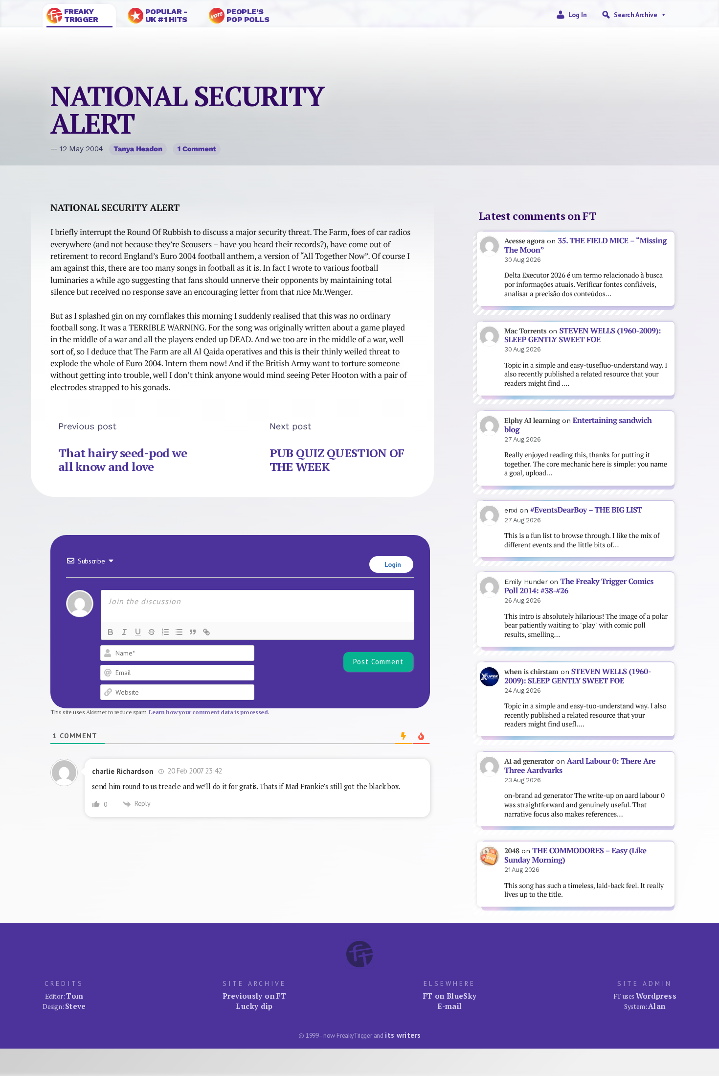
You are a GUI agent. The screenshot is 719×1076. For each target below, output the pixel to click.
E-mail (449, 1006)
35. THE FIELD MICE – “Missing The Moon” (585, 245)
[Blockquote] (193, 632)
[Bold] (110, 632)
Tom (74, 996)
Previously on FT (254, 996)
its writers (403, 1035)
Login (391, 564)
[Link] (206, 632)
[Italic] (124, 632)
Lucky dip (254, 1006)
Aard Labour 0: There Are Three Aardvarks (579, 765)
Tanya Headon (137, 148)
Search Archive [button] (635, 14)
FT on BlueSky (450, 996)
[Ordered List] (165, 632)
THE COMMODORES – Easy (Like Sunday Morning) (575, 855)
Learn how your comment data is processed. (209, 712)
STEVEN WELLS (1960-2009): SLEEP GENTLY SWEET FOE (582, 335)
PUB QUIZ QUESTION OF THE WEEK (337, 459)
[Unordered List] (179, 632)
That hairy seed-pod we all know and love (122, 459)
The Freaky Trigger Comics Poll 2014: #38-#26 (578, 586)
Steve (75, 1006)
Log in (577, 14)
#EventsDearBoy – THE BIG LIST (586, 510)
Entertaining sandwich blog (578, 425)
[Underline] (138, 632)
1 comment (197, 148)
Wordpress (656, 996)
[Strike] (151, 632)
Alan (657, 1006)
